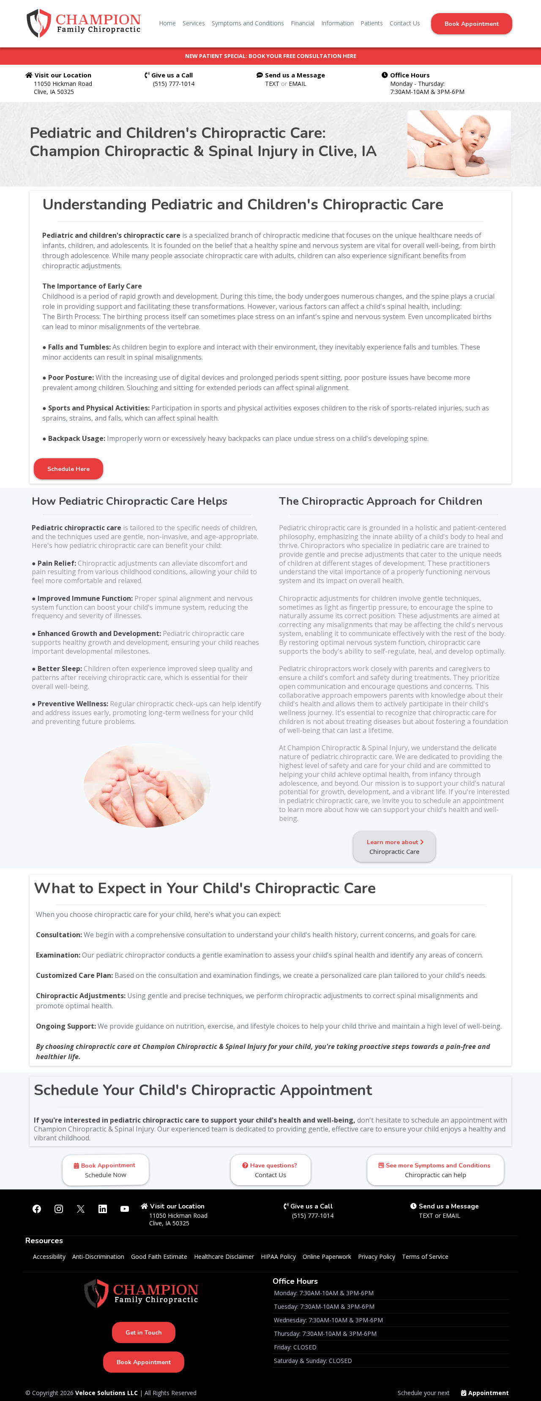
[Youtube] (125, 1209)
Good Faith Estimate (159, 1256)
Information (337, 23)
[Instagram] (59, 1209)
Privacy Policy (376, 1256)
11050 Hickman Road (63, 84)
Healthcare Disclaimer (224, 1256)
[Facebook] (37, 1209)
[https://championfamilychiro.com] (86, 23)
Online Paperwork (327, 1256)
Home (167, 23)
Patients (372, 23)
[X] (81, 1209)
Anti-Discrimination (98, 1256)
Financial (302, 23)
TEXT (273, 84)
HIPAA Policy (278, 1256)
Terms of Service (425, 1256)
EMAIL (297, 84)
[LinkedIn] (103, 1209)
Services (194, 23)
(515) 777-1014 (173, 84)
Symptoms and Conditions (248, 23)
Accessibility (49, 1256)
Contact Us (405, 23)
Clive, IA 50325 (54, 92)
